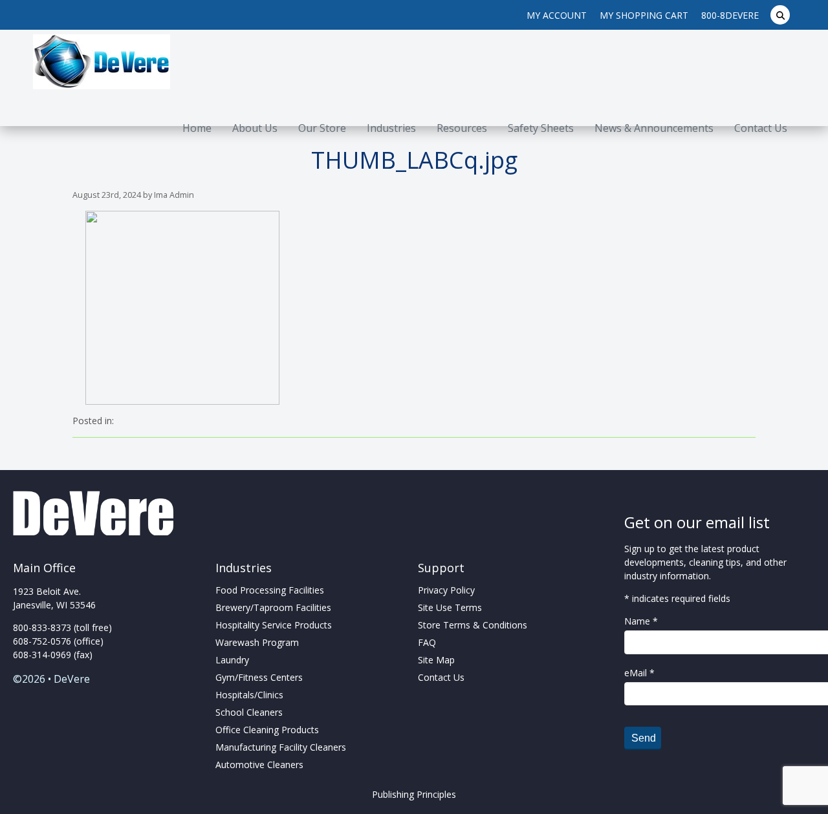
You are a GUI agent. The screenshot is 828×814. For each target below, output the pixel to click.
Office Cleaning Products (267, 729)
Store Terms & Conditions (472, 625)
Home (197, 128)
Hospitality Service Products (273, 625)
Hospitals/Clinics (249, 695)
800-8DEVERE (730, 15)
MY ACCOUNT (557, 15)
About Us (255, 128)
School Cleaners (249, 712)
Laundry (232, 660)
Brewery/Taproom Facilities (273, 607)
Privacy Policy (446, 590)
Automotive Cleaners (259, 764)
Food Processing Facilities (269, 590)
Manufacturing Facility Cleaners (280, 747)
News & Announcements (654, 128)
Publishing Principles (414, 794)
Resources (462, 128)
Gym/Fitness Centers (259, 677)
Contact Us (760, 128)
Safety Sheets (541, 128)
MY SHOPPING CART (644, 15)
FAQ (427, 642)
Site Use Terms (450, 607)
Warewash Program (257, 642)
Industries (391, 128)
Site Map (436, 660)
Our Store (322, 128)
